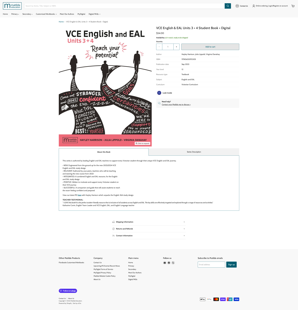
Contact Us (98, 262)
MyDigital (81, 14)
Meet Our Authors (67, 14)
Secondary (27, 14)
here (79, 195)
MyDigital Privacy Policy (102, 273)
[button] (270, 6)
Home (5, 14)
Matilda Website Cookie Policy (104, 276)
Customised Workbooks (45, 14)
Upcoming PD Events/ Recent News (107, 266)
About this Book (103, 152)
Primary (14, 14)
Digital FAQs (94, 14)
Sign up (231, 264)
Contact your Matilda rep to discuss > (176, 104)
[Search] (228, 6)
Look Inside (167, 93)
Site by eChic (77, 303)
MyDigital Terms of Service (103, 269)
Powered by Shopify (65, 303)
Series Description (194, 152)
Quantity (159, 41)
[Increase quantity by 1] (176, 47)
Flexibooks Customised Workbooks (71, 262)
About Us (97, 279)
